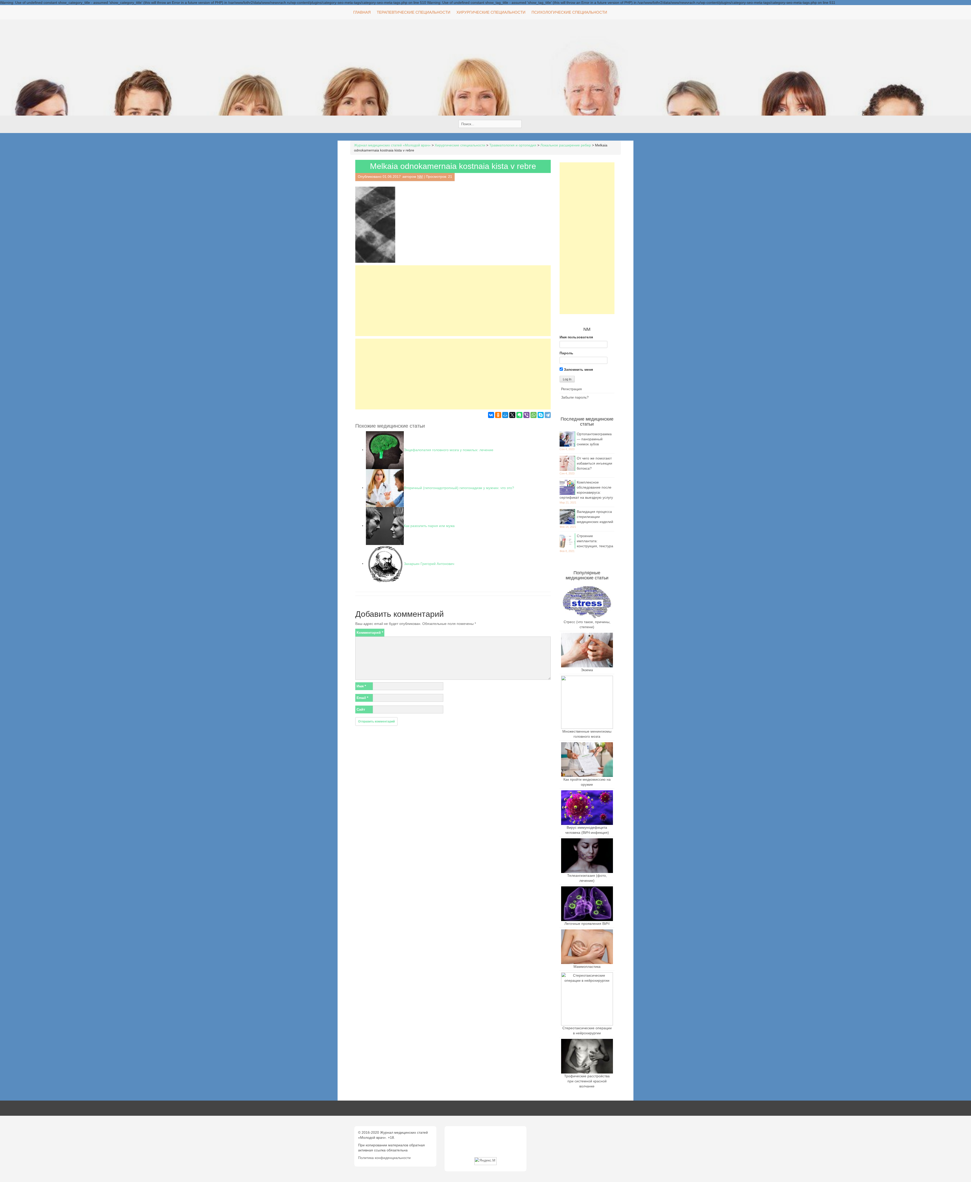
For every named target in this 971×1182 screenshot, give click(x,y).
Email (362, 698)
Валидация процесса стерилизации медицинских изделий (595, 517)
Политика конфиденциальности (384, 1158)
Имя (361, 686)
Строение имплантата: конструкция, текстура (595, 541)
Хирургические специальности (490, 12)
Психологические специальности (569, 12)
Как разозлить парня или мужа (429, 525)
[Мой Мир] (505, 415)
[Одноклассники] (498, 415)
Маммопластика (587, 967)
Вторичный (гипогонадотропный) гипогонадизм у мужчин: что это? (459, 488)
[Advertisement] (453, 300)
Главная (362, 12)
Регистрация (571, 389)
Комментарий (370, 632)
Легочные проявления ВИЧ (586, 924)
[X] (512, 415)
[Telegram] (548, 415)
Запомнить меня (578, 369)
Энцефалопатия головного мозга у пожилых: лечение (448, 450)
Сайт (361, 709)
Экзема (587, 670)
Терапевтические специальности (413, 12)
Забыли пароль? (575, 397)
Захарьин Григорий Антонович (429, 563)
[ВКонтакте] (491, 415)
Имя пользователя (576, 337)
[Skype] (541, 415)
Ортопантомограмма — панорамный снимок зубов (594, 439)
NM (420, 176)
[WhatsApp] (534, 415)
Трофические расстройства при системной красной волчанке (587, 1081)
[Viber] (526, 415)
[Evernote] (519, 415)
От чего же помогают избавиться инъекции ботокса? (594, 463)
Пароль (566, 353)
